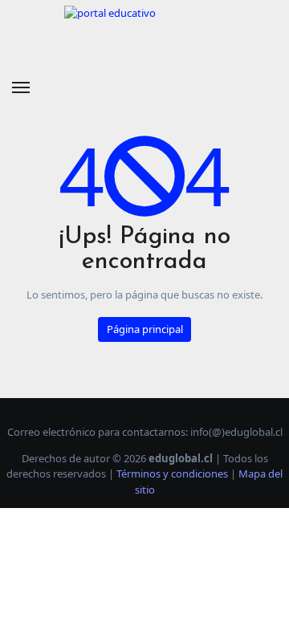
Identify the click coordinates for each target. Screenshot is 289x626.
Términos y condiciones (172, 473)
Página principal (145, 329)
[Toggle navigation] (21, 87)
